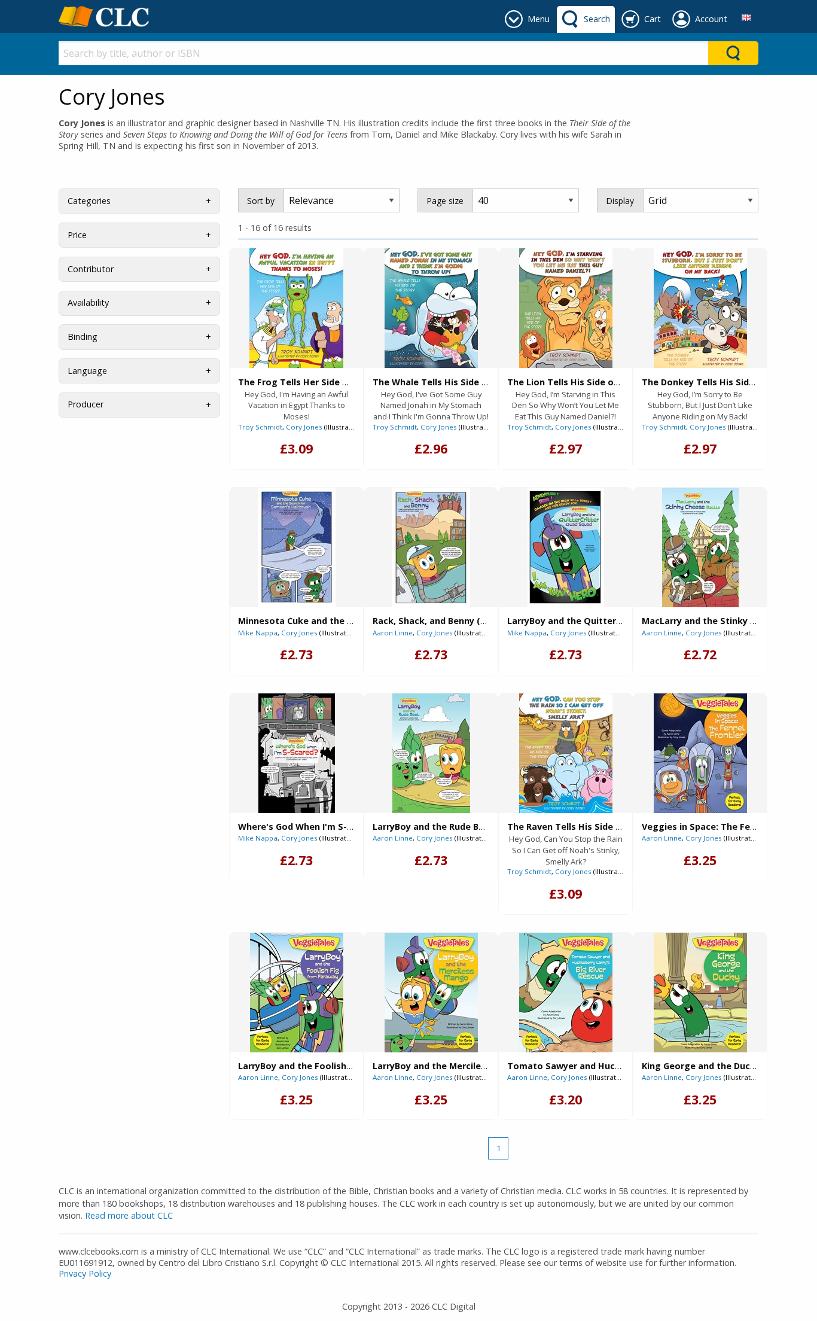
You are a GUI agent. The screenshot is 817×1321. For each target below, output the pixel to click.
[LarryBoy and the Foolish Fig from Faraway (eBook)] (296, 992)
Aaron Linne (393, 632)
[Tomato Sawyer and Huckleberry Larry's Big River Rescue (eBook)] (565, 992)
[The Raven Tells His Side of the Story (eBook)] (565, 753)
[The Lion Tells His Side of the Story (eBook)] (565, 308)
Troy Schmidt (260, 426)
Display (620, 200)
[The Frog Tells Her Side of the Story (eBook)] (296, 308)
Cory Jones (304, 426)
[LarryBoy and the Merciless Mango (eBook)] (431, 992)
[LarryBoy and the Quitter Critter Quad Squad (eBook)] (566, 547)
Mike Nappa (258, 632)
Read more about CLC (129, 1215)
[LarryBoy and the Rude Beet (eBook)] (431, 753)
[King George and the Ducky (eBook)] (700, 992)
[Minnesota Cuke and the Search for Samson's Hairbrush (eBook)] (297, 547)
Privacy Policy (85, 1273)
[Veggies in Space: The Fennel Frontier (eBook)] (700, 753)
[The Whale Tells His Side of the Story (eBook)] (431, 308)
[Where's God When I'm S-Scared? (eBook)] (296, 753)
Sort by (261, 200)
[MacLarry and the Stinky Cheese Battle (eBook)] (700, 547)
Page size (445, 200)
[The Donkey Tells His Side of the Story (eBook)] (700, 308)
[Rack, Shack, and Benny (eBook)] (431, 547)
